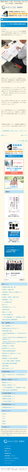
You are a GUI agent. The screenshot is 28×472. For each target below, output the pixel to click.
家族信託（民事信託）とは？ (9, 385)
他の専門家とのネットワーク (9, 307)
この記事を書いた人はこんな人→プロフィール (14, 130)
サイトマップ (8, 463)
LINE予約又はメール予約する (11, 458)
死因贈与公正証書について (8, 398)
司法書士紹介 (8, 448)
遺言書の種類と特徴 (7, 330)
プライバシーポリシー (10, 460)
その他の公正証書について (8, 401)
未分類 (3, 423)
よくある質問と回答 (7, 302)
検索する (22, 279)
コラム (3, 416)
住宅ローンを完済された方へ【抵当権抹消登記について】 (14, 375)
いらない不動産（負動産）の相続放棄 (11, 360)
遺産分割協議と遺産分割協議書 (9, 363)
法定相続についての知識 (8, 345)
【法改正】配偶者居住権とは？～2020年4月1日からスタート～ (14, 334)
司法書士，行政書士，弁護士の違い (10, 297)
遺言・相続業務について (8, 325)
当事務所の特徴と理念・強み (9, 287)
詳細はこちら (9, 435)
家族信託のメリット (7, 382)
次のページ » (24, 135)
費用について (8, 451)
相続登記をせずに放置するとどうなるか (11, 353)
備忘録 (3, 421)
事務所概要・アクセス (7, 299)
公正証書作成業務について (8, 396)
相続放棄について (6, 355)
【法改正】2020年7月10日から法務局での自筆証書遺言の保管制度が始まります (14, 342)
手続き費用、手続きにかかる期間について (12, 292)
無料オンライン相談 (7, 312)
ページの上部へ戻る (22, 140)
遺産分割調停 (5, 365)
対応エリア (5, 304)
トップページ (8, 446)
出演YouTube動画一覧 (7, 314)
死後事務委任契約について (8, 407)
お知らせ (4, 413)
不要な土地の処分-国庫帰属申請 (9, 319)
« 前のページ (4, 135)
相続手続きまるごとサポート (9, 348)
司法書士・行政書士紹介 (8, 289)
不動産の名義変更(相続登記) (9, 350)
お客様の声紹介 (6, 309)
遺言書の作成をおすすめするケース (10, 328)
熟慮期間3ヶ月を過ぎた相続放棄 (10, 358)
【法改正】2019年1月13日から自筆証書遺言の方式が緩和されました (14, 338)
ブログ (3, 418)
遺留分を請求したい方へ (8, 368)
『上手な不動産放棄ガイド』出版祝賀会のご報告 (13, 317)
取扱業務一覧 (5, 294)
